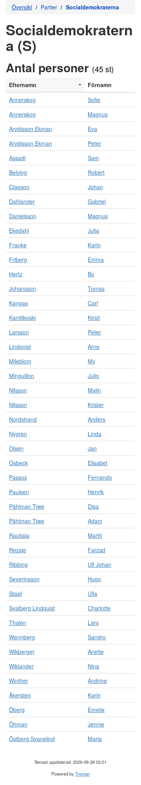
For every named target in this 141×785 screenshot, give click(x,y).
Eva (92, 129)
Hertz (15, 274)
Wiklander (21, 666)
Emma (96, 259)
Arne (93, 347)
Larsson (19, 332)
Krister (96, 405)
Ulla (92, 593)
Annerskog (22, 100)
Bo (91, 274)
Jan (92, 448)
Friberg (18, 259)
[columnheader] (45, 85)
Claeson (19, 187)
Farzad (96, 550)
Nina (93, 666)
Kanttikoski (22, 317)
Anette (96, 651)
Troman (82, 773)
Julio (93, 376)
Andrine (97, 681)
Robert (96, 172)
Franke (18, 245)
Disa (93, 506)
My (91, 361)
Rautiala (19, 535)
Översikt (22, 7)
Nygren (18, 434)
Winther (18, 681)
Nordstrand (23, 419)
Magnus (98, 114)
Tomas (96, 288)
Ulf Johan (99, 564)
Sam (93, 158)
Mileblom (20, 361)
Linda (94, 434)
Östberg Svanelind (32, 739)
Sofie (94, 100)
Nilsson (18, 390)
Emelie (96, 710)
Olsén (16, 448)
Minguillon (21, 376)
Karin (94, 245)
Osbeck (18, 463)
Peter (94, 143)
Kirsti (94, 317)
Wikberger (21, 651)
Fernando (100, 477)
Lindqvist (20, 347)
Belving (18, 172)
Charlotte (99, 608)
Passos (18, 477)
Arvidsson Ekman (30, 129)
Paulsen (19, 492)
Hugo (94, 579)
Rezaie (17, 550)
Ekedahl (19, 230)
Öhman (18, 724)
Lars (93, 622)
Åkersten (20, 695)
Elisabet (97, 463)
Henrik (96, 492)
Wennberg (22, 637)
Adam (95, 521)
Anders (96, 419)
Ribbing (18, 564)
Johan (95, 187)
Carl (93, 303)
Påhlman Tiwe (26, 506)
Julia (93, 230)
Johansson (22, 288)
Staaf (15, 593)
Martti (95, 535)
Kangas (18, 303)
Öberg (17, 710)
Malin (94, 390)
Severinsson (24, 579)
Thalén (17, 622)
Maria (95, 739)
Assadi (17, 158)
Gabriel (97, 201)
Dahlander (22, 201)
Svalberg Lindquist (32, 608)
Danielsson (22, 216)
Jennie (96, 724)
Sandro (97, 637)
